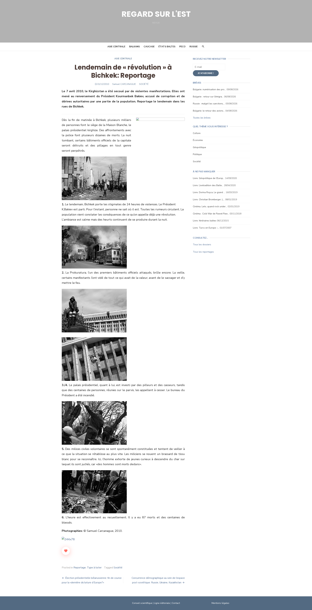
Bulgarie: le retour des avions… (209, 110)
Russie (193, 46)
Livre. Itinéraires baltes (204, 220)
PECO (182, 46)
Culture (197, 133)
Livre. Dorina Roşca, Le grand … (209, 192)
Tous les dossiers (202, 244)
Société (118, 567)
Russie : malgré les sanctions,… (209, 103)
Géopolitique (199, 147)
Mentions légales (220, 603)
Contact (176, 603)
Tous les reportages (203, 251)
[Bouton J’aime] (66, 551)
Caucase (149, 46)
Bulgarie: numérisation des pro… (209, 89)
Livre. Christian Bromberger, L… (209, 199)
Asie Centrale (116, 46)
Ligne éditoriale (162, 603)
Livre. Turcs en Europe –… (206, 227)
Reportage (79, 567)
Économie (198, 140)
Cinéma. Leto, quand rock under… (210, 206)
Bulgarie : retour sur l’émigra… (208, 96)
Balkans (134, 46)
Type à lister (94, 567)
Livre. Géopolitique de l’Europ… (208, 178)
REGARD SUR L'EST (156, 14)
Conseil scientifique (142, 603)
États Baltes (166, 46)
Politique (197, 154)
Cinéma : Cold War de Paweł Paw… (211, 213)
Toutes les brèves (202, 117)
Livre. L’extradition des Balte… (208, 185)
